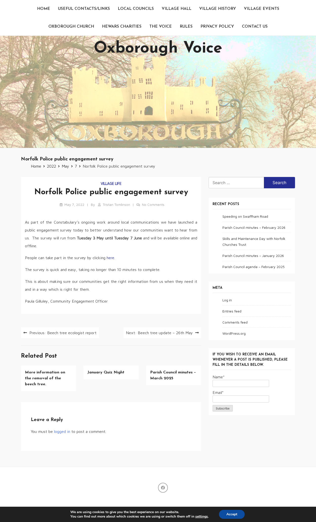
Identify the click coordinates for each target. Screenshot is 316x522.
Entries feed (231, 311)
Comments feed (235, 322)
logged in (62, 431)
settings (201, 516)
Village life (111, 183)
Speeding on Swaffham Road (245, 216)
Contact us (255, 27)
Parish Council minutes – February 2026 (253, 227)
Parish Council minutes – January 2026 (253, 255)
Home (43, 9)
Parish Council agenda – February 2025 (253, 267)
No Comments (153, 204)
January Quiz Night (105, 372)
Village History (217, 9)
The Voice (160, 27)
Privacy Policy (217, 27)
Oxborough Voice (158, 49)
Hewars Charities (121, 27)
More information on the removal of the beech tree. (45, 378)
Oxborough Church (71, 27)
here (110, 257)
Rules (186, 27)
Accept (231, 514)
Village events (261, 9)
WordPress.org (234, 333)
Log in (227, 300)
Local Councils (136, 9)
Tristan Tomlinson (116, 204)
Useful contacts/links (84, 9)
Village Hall (176, 9)
